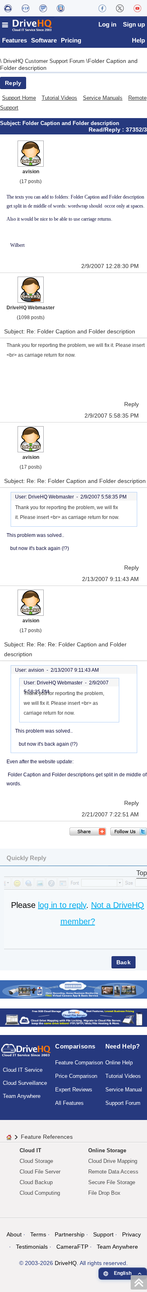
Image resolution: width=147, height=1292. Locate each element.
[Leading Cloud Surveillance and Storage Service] (73, 988)
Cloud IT (30, 1150)
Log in (107, 24)
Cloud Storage (36, 1161)
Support (103, 1234)
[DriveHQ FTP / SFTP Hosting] (25, 8)
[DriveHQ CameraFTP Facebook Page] (102, 8)
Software (44, 40)
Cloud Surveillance (25, 1083)
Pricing (71, 40)
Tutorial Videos (59, 98)
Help (138, 40)
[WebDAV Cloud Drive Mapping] (8, 8)
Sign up (134, 24)
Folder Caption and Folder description (70, 123)
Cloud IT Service (22, 1070)
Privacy (131, 1234)
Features (14, 40)
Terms (38, 1234)
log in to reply (62, 905)
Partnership (70, 1234)
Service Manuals (102, 98)
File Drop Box (104, 1193)
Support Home (19, 98)
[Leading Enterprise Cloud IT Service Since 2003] (73, 1016)
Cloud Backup (36, 1182)
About (14, 1234)
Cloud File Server (40, 1172)
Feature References (47, 1136)
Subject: (11, 123)
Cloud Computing (40, 1193)
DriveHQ (66, 1263)
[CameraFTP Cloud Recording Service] (43, 8)
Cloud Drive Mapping (112, 1161)
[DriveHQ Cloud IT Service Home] (27, 25)
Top (141, 873)
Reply (13, 83)
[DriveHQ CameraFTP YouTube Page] (137, 8)
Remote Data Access (113, 1172)
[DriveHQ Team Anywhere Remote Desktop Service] (61, 8)
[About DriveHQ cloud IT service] (26, 1054)
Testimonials (32, 1246)
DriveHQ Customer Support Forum (44, 61)
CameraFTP (72, 1246)
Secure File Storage (111, 1182)
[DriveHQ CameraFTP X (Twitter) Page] (120, 8)
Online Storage (107, 1150)
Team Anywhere (21, 1096)
